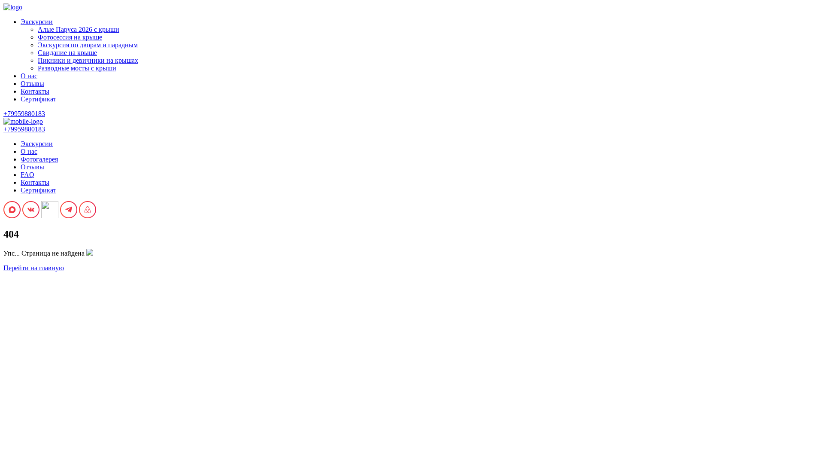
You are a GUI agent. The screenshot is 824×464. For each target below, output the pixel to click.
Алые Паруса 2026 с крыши (78, 29)
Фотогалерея (39, 159)
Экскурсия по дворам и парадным (88, 45)
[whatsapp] (49, 216)
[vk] (30, 216)
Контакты (35, 91)
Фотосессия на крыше (70, 37)
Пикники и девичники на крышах (88, 60)
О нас (29, 75)
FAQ (27, 174)
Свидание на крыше (67, 52)
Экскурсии (37, 21)
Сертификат (38, 99)
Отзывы (32, 83)
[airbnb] (87, 216)
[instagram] (12, 216)
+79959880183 (24, 113)
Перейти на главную (33, 268)
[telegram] (68, 216)
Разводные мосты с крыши (77, 68)
